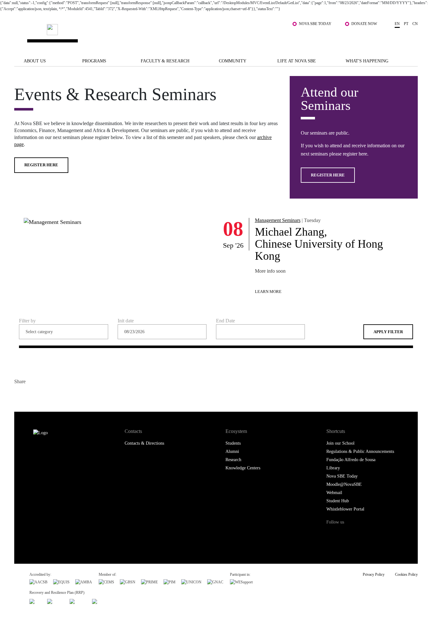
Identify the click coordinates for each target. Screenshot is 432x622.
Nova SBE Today (315, 24)
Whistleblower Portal (345, 509)
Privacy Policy (374, 574)
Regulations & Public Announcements (360, 451)
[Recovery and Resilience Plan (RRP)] (55, 601)
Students (233, 443)
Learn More (268, 291)
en (397, 24)
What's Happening (367, 61)
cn (415, 24)
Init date (126, 320)
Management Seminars (277, 220)
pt (406, 24)
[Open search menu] (411, 37)
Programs (94, 61)
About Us (35, 61)
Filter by (27, 320)
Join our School (340, 443)
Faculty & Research (165, 61)
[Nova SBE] (181, 34)
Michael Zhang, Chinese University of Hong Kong (319, 243)
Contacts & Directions (144, 443)
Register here (41, 164)
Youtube (383, 534)
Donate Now (364, 24)
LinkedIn (45, 395)
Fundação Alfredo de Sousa (350, 459)
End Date (225, 320)
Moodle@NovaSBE (344, 484)
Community (232, 61)
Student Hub (337, 500)
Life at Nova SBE (296, 61)
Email (57, 395)
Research (233, 459)
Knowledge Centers (242, 468)
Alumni (232, 451)
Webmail (334, 492)
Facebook (19, 395)
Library (333, 468)
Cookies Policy (406, 574)
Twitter (32, 395)
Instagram (357, 534)
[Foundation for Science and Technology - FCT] (35, 601)
